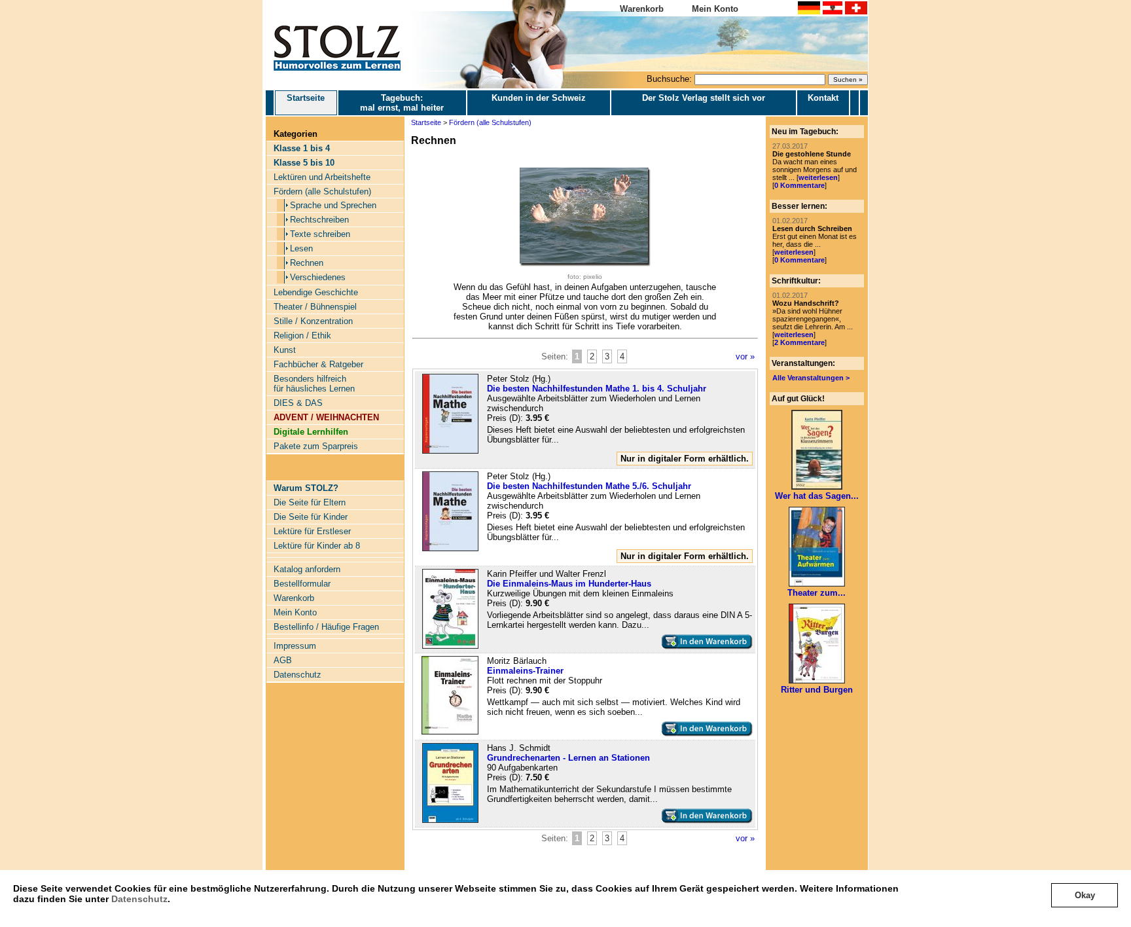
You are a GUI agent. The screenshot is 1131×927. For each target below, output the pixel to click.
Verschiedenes (318, 277)
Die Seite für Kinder (311, 517)
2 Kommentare (799, 342)
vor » (745, 356)
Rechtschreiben (319, 220)
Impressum (295, 646)
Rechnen (306, 263)
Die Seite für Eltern (310, 502)
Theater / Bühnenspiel (315, 307)
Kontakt (823, 98)
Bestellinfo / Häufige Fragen (326, 627)
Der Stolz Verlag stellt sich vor (703, 98)
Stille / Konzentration (313, 321)
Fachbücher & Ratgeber (318, 364)
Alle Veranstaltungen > (811, 378)
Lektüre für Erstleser (312, 531)
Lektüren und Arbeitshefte (322, 177)
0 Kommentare (799, 185)
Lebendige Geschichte (316, 292)
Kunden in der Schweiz (539, 98)
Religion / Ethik (302, 335)
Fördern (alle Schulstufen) (322, 191)
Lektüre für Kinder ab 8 (317, 546)
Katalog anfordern (307, 569)
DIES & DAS (298, 403)
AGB (283, 660)
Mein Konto (715, 9)
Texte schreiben (320, 234)
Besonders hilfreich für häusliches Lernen (314, 383)
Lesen (301, 248)
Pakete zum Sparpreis (316, 446)
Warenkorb (642, 9)
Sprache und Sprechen (333, 205)
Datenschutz (139, 899)
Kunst (285, 350)
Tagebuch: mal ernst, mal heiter (402, 103)
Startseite (306, 98)
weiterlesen (818, 177)
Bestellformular (302, 584)
